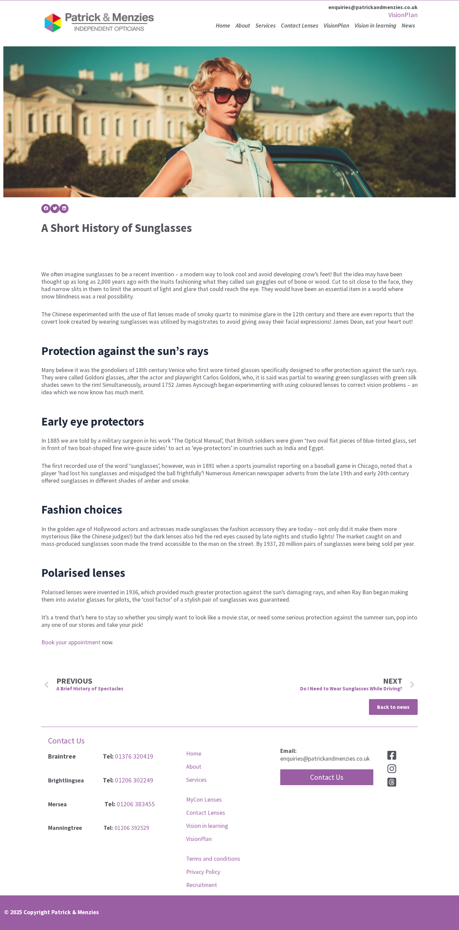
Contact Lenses (299, 25)
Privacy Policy (203, 872)
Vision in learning (375, 25)
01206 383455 (136, 804)
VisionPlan (403, 14)
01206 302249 (134, 780)
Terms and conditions (213, 858)
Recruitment (201, 885)
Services (265, 25)
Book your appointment (70, 642)
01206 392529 (132, 828)
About (243, 25)
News (408, 25)
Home (223, 25)
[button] (45, 208)
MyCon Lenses (204, 799)
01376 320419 (134, 756)
